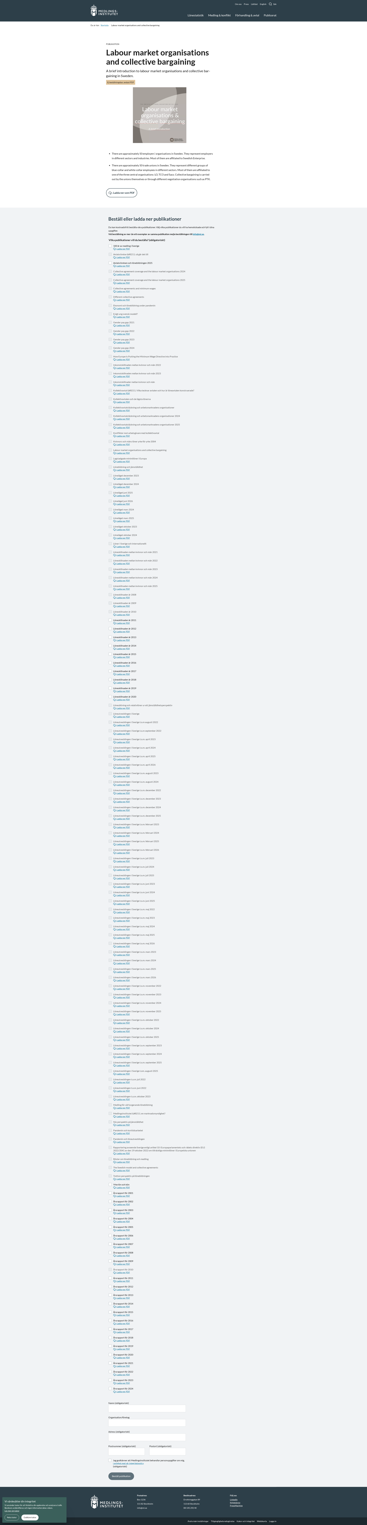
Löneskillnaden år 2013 (124, 638)
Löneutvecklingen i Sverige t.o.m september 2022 (137, 732)
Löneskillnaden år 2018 (124, 681)
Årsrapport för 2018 (123, 1339)
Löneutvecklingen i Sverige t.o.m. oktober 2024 (136, 1030)
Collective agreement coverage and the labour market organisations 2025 (149, 281)
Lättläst (254, 4)
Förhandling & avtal (247, 15)
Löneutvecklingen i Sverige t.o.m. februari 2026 (136, 851)
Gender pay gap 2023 (123, 341)
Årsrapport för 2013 (123, 1296)
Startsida (105, 25)
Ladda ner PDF (123, 249)
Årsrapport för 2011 (123, 1279)
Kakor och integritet (246, 1521)
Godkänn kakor (30, 1517)
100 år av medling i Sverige (126, 247)
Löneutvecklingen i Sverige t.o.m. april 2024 (134, 749)
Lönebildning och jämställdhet (128, 468)
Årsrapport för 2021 (123, 1364)
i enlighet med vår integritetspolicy (128, 1463)
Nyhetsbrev (235, 1502)
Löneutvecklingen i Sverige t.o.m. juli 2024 (133, 868)
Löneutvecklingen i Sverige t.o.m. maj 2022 (134, 910)
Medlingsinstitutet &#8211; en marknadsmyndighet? (139, 1115)
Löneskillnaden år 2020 (124, 698)
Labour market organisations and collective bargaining (139, 451)
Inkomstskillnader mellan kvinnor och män (134, 383)
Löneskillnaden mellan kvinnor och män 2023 (135, 570)
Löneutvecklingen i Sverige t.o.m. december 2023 (137, 800)
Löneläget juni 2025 (123, 494)
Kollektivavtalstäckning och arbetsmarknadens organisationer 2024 (146, 417)
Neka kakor (12, 1517)
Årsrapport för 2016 (123, 1322)
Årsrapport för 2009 (123, 1262)
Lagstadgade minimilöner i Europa (130, 460)
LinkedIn (234, 1499)
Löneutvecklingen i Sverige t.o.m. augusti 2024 (135, 783)
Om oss (238, 4)
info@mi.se (198, 234)
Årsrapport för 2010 (123, 1271)
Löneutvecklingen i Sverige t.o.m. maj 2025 (134, 936)
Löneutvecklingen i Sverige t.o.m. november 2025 (137, 1012)
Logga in (272, 1521)
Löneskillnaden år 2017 (124, 672)
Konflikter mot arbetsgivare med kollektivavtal (136, 434)
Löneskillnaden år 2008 (124, 596)
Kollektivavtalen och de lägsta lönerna (132, 400)
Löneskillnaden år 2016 (124, 664)
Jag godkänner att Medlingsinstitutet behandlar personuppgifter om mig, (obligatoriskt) (149, 1463)
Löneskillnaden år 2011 (124, 621)
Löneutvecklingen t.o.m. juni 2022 (129, 1089)
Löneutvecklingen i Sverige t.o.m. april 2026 (134, 766)
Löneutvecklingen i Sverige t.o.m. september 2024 (137, 1055)
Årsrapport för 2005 (123, 1228)
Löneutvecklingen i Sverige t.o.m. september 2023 (137, 1047)
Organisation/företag (118, 1417)
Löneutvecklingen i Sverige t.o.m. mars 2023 (134, 953)
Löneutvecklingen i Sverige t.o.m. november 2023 (137, 996)
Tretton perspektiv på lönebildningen (131, 1177)
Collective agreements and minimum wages (134, 290)
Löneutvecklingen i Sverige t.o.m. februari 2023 (136, 825)
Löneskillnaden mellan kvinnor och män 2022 (135, 562)
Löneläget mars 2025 (123, 519)
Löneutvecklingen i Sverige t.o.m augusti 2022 (135, 723)
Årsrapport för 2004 (123, 1220)
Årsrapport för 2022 (123, 1373)
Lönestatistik (196, 15)
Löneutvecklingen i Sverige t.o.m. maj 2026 (134, 945)
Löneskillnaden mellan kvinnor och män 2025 (135, 587)
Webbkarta (262, 1521)
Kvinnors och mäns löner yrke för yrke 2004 (134, 443)
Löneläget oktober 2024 (125, 536)
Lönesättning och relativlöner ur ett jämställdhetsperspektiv (142, 706)
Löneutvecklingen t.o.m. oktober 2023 (131, 1098)
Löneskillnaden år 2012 (124, 630)
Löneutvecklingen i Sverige (126, 715)
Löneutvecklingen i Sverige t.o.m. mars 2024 (134, 961)
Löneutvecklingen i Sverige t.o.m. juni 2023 (134, 885)
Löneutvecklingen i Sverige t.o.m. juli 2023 (133, 859)
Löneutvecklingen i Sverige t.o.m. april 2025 (134, 757)
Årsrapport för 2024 (123, 1390)
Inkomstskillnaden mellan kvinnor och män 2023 (137, 375)
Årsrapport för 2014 (123, 1305)
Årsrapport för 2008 (123, 1254)
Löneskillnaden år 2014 (124, 647)
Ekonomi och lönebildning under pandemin (134, 307)
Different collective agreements (128, 298)
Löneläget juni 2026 (123, 502)
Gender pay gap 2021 (123, 324)
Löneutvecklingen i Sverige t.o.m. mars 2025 (134, 970)
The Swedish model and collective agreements (135, 1169)
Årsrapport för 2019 (123, 1347)
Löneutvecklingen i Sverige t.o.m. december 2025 (137, 817)
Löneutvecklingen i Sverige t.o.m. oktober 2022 (136, 1021)
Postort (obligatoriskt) (160, 1446)
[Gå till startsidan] (104, 10)
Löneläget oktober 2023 (125, 528)
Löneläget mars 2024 (123, 511)
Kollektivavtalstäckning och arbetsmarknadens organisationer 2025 (146, 426)
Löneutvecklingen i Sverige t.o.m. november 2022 (137, 987)
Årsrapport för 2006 (123, 1237)
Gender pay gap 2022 (123, 332)
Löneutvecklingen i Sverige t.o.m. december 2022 (137, 791)
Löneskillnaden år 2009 (124, 604)
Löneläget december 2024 (126, 485)
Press (246, 4)
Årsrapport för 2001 (123, 1194)
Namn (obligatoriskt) (118, 1403)
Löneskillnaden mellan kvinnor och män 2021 (135, 553)
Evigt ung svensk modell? (125, 315)
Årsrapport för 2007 (123, 1245)
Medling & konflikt (219, 15)
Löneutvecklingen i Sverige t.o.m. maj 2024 (134, 928)
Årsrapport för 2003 (123, 1211)
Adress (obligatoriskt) (119, 1431)
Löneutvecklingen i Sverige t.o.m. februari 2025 (136, 842)
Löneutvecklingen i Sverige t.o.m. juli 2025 (133, 876)
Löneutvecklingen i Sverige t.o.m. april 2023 (134, 740)
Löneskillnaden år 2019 (124, 689)
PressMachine (236, 1505)
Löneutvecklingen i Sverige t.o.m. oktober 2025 (136, 1038)
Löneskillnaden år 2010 (124, 613)
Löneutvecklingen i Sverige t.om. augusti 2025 (135, 1072)
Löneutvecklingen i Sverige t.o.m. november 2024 (137, 1004)
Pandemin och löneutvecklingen (129, 1140)
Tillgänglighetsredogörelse (222, 1521)
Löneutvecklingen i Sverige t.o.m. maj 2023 (134, 919)
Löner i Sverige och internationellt (129, 545)
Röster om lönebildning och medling (131, 1160)
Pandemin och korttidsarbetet (128, 1132)
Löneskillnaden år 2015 (124, 655)
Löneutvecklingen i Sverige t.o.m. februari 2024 (136, 834)
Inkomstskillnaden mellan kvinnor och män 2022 (137, 366)
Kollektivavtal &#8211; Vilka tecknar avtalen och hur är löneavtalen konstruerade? (153, 392)
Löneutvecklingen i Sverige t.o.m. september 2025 (137, 1064)
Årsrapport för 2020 (123, 1356)
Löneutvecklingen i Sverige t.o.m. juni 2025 (134, 902)
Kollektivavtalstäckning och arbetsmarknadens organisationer (143, 409)
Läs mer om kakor (12, 1511)
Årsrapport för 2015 (123, 1313)
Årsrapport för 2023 (123, 1381)
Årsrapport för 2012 (123, 1288)
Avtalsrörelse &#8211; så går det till (130, 255)
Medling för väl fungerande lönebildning (133, 1106)
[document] (34, 1509)
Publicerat (270, 15)
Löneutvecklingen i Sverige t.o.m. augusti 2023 (135, 774)
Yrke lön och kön (121, 1186)
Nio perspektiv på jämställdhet (128, 1123)
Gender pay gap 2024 (123, 349)
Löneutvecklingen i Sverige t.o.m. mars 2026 (134, 979)
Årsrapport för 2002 (123, 1203)
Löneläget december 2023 (126, 477)
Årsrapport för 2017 (123, 1330)
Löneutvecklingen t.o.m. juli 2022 (129, 1081)
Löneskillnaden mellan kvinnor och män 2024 (135, 579)
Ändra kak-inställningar (198, 1521)
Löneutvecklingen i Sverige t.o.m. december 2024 (137, 808)
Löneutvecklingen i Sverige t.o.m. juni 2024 (134, 893)
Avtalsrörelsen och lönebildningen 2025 (132, 264)
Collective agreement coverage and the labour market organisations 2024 (149, 273)
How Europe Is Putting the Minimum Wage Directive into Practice (145, 358)
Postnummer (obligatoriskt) (122, 1446)
